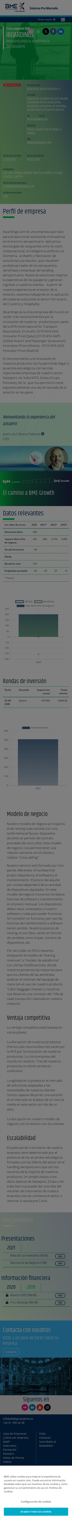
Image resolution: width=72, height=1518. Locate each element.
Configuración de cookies (36, 1501)
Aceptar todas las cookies (36, 1511)
